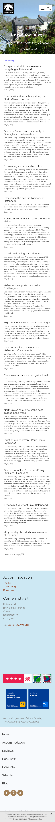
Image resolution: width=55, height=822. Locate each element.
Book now (9, 589)
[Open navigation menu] (42, 8)
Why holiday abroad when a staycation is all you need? (27, 533)
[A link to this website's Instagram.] (13, 793)
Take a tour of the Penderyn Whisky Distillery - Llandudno (24, 471)
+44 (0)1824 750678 (18, 624)
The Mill (7, 582)
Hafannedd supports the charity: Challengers (22, 286)
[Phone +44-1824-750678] (49, 8)
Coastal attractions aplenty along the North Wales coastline (25, 97)
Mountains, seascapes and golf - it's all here (26, 376)
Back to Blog (9, 60)
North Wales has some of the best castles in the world (23, 411)
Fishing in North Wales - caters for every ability (27, 220)
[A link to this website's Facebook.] (7, 793)
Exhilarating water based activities (23, 166)
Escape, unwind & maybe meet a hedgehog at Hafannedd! (22, 67)
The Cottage (10, 586)
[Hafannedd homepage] (21, 8)
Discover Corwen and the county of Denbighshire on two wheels (24, 132)
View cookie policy (35, 819)
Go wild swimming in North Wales (23, 253)
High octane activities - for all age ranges (27, 322)
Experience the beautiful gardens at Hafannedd (24, 199)
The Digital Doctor (38, 811)
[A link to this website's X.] (20, 793)
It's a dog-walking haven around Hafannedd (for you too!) (22, 349)
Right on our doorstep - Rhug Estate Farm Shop (24, 441)
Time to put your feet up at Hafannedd (26, 504)
